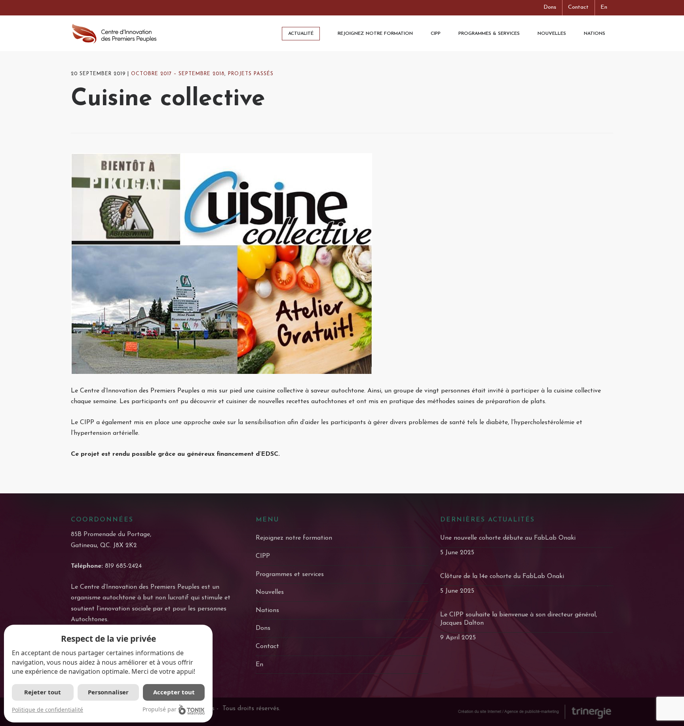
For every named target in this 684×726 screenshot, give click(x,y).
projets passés (251, 74)
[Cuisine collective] (342, 263)
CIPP (263, 556)
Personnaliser (108, 692)
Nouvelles (270, 592)
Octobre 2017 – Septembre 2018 (177, 74)
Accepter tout (174, 692)
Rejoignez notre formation (294, 538)
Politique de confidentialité (47, 709)
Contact (578, 7)
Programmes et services (290, 574)
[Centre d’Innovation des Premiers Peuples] (114, 33)
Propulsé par (159, 709)
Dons (549, 7)
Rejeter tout (42, 692)
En (603, 7)
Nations (267, 610)
